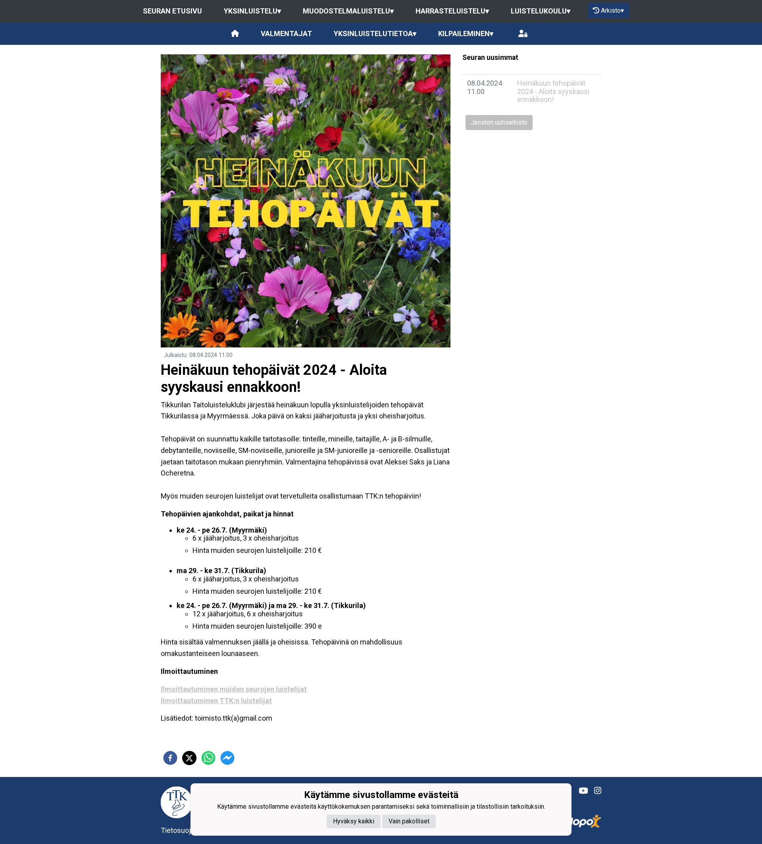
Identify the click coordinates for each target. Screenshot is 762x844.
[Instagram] (594, 790)
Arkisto (612, 10)
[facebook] (170, 758)
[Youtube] (580, 790)
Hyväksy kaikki (353, 821)
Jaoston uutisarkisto (499, 122)
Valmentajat (286, 33)
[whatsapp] (208, 758)
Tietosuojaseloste (189, 830)
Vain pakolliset (409, 821)
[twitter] (189, 758)
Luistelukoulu (540, 11)
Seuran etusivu (172, 11)
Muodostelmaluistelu (348, 11)
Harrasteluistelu (452, 11)
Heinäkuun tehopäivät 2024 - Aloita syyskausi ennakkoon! (553, 91)
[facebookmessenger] (227, 758)
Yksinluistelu (252, 11)
